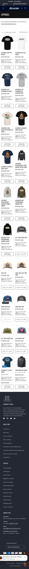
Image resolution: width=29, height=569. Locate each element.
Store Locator (7, 439)
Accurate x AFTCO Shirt (6, 371)
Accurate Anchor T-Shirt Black (21, 129)
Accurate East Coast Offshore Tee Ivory (7, 130)
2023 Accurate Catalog (10, 454)
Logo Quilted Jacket (21, 370)
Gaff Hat (3, 273)
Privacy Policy (7, 500)
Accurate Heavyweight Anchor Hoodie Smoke (5, 203)
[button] (3, 8)
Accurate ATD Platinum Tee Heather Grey (19, 91)
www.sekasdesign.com (8, 24)
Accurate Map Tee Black (6, 53)
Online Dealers (7, 443)
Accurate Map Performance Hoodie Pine (19, 202)
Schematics (6, 471)
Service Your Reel (8, 482)
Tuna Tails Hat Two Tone (21, 274)
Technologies (7, 468)
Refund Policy (7, 496)
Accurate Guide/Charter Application (13, 450)
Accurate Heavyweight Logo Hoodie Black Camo (21, 165)
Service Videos (7, 489)
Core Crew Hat (5, 307)
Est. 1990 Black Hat (21, 237)
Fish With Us (6, 457)
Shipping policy (20, 563)
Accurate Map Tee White (20, 53)
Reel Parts (6, 432)
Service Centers (7, 436)
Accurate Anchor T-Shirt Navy (7, 167)
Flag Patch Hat (19, 338)
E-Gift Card (6, 475)
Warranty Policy (7, 493)
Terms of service (10, 563)
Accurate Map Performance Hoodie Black (5, 239)
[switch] (24, 564)
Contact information (15, 565)
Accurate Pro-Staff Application (12, 447)
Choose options (7, 67)
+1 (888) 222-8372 (5, 4)
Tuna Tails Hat (19, 307)
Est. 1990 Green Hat (7, 338)
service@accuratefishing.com (19, 4)
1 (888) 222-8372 (13, 523)
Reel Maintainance (8, 485)
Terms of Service (8, 507)
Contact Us (6, 429)
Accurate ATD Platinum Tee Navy (6, 90)
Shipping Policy (7, 503)
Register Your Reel (8, 478)
